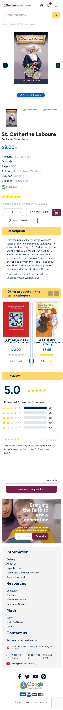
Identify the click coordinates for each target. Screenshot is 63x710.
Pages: (6, 166)
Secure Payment (15, 577)
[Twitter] (27, 676)
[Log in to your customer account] (41, 5)
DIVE (9, 626)
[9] (51, 354)
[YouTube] (35, 676)
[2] (7, 197)
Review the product (31, 489)
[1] (3, 197)
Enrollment (12, 595)
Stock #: (7, 181)
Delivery (11, 559)
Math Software (15, 622)
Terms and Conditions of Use (22, 572)
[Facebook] (19, 676)
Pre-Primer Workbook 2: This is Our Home (16, 341)
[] (56, 60)
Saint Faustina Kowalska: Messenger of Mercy (47, 342)
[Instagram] (43, 676)
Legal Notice (13, 568)
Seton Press (21, 139)
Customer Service (16, 604)
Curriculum (12, 590)
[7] (48, 354)
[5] (19, 197)
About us (11, 563)
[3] (11, 197)
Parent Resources (16, 599)
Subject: (7, 176)
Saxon (9, 617)
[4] (15, 197)
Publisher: (8, 139)
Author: (7, 171)
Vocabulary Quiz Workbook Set (23, 277)
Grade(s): (8, 161)
